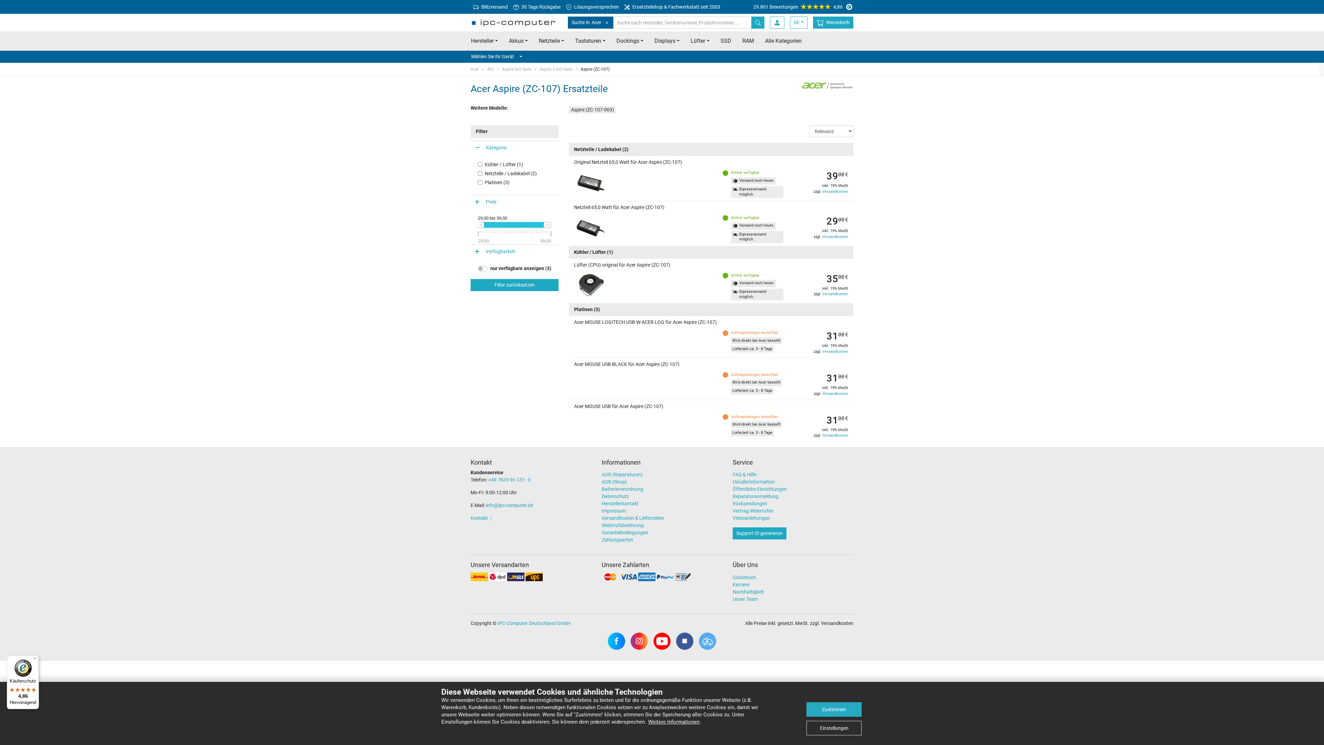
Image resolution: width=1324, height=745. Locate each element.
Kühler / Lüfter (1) (504, 164)
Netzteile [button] (549, 41)
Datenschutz (615, 496)
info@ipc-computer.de (509, 505)
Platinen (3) (497, 182)
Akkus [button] (516, 41)
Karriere (741, 584)
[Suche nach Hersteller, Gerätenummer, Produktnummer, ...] (757, 23)
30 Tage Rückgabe (540, 7)
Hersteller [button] (482, 41)
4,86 (798, 7)
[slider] (480, 225)
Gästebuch (744, 577)
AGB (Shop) (614, 482)
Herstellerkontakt (620, 503)
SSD (726, 41)
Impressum (614, 511)
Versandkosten (835, 191)
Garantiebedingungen (625, 532)
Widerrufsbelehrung (623, 525)
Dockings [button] (627, 41)
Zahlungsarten (617, 540)
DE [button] (797, 22)
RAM (748, 41)
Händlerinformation (754, 482)
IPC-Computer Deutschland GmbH (534, 623)
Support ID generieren (759, 533)
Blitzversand (494, 7)
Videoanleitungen (751, 518)
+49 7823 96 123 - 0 (509, 480)
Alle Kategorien (783, 41)
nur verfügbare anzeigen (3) (520, 268)
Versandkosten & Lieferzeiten (633, 518)
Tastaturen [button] (588, 41)
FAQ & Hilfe (744, 474)
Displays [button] (664, 41)
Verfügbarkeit (500, 251)
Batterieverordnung (622, 489)
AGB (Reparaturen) (622, 474)
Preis (491, 202)
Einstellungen (834, 728)
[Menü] (35, 660)
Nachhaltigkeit (748, 592)
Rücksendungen (750, 503)
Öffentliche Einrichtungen (760, 489)
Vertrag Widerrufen (753, 511)
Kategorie (496, 147)
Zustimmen (834, 709)
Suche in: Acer (586, 22)
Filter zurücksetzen (514, 285)
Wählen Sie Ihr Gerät (492, 56)
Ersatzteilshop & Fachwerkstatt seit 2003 (675, 7)
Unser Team (745, 599)
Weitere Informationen (674, 722)
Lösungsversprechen (596, 7)
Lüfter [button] (698, 41)
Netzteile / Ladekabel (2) (511, 173)
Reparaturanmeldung (756, 496)
